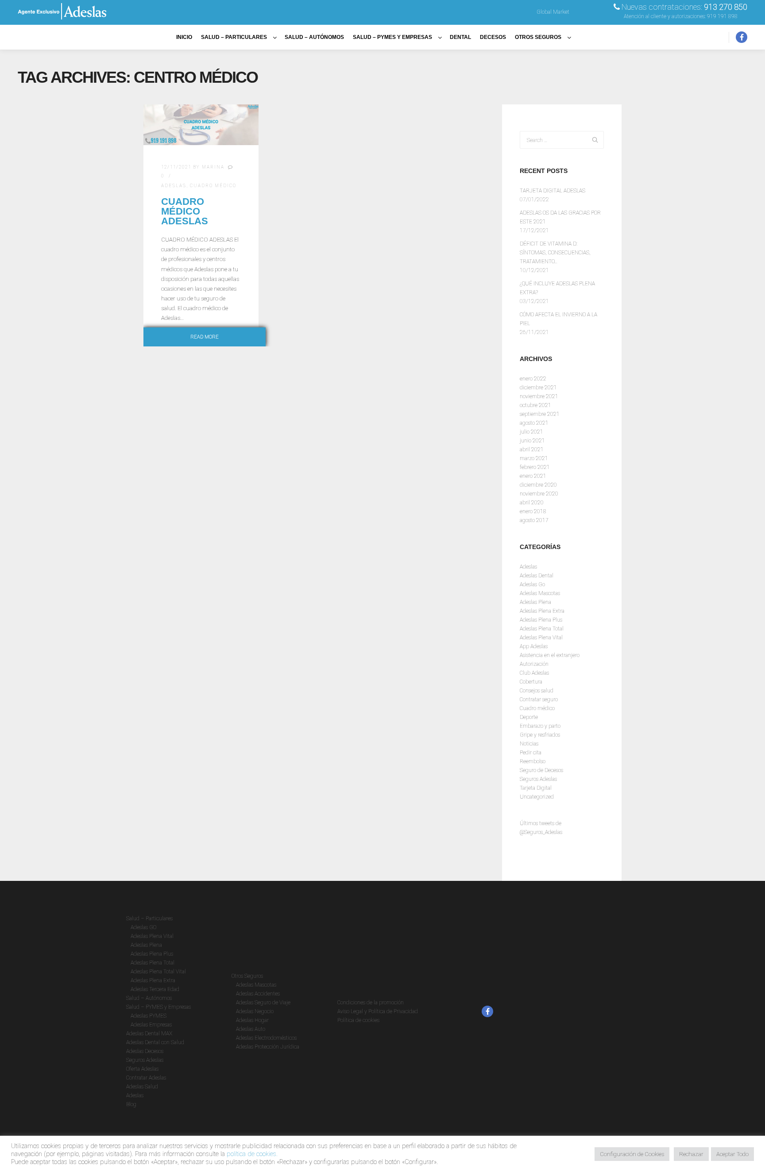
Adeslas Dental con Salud (155, 1042)
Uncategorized (537, 797)
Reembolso (532, 761)
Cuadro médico (213, 185)
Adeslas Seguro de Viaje (263, 1002)
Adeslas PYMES (148, 1016)
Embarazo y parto (540, 726)
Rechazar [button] (691, 1154)
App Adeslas (534, 646)
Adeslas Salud (142, 1087)
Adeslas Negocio (255, 1011)
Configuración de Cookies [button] (632, 1154)
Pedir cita (530, 752)
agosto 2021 (534, 423)
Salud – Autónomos (149, 998)
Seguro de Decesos (541, 770)
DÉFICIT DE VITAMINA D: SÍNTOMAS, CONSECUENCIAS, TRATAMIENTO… (555, 253)
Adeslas (173, 185)
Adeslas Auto (250, 1029)
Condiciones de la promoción (370, 1002)
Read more (204, 337)
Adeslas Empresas (151, 1025)
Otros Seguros (247, 976)
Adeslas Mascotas (540, 593)
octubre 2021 (535, 405)
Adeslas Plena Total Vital (158, 971)
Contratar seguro (539, 699)
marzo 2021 (534, 458)
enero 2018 (533, 511)
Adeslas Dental (536, 576)
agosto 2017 (534, 520)
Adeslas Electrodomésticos (266, 1038)
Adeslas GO (143, 927)
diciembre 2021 (538, 387)
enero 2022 (533, 379)
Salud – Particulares (149, 918)
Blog (131, 1104)
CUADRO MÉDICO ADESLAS (184, 211)
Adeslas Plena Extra (542, 611)
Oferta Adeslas (142, 1069)
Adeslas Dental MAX (149, 1033)
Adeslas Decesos (144, 1051)
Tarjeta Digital (536, 788)
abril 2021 (532, 449)
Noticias (529, 744)
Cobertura (531, 682)
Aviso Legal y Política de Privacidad (377, 1011)
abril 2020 (532, 503)
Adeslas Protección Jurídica (267, 1047)
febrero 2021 (535, 467)
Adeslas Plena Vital (541, 637)
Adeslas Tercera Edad (155, 989)
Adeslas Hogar (252, 1020)
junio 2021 (532, 441)
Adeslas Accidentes (258, 994)
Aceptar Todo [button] (732, 1154)
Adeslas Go (532, 584)
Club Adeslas (534, 673)
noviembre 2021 (539, 396)
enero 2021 (533, 476)
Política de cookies (358, 1020)
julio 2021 (531, 432)
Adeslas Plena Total (542, 629)
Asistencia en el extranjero (550, 655)
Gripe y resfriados (540, 735)
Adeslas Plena (535, 602)
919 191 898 (722, 16)
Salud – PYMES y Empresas (158, 1007)
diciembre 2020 (538, 485)
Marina (213, 167)
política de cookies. (252, 1154)
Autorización (534, 664)
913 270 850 (725, 7)
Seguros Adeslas (538, 779)
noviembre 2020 (539, 494)
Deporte (529, 717)
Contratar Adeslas (146, 1078)
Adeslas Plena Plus (541, 620)
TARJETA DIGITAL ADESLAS (552, 191)
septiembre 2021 (540, 414)
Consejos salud (536, 691)
